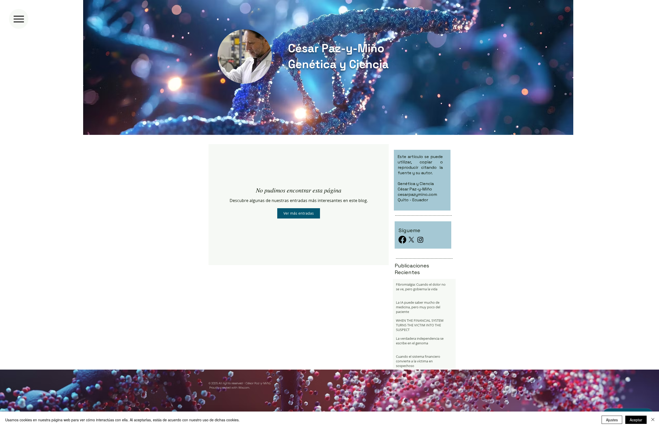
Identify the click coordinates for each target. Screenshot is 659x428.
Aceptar (636, 419)
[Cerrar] (653, 420)
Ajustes (612, 419)
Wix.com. (244, 388)
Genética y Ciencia (338, 64)
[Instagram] (420, 239)
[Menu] (18, 19)
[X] (411, 239)
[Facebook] (402, 239)
